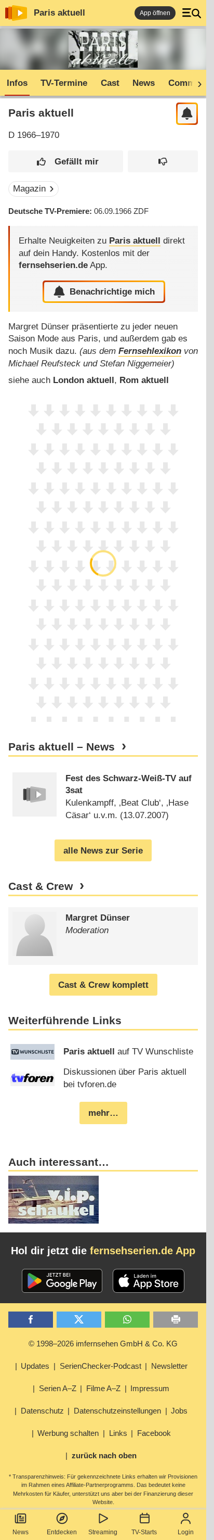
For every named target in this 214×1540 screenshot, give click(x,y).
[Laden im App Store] (148, 1281)
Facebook (154, 1433)
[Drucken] (175, 1320)
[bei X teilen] (79, 1320)
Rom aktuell (144, 380)
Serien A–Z (57, 1388)
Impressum (149, 1388)
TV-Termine (64, 83)
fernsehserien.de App (142, 1250)
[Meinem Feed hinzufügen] (187, 113)
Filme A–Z (103, 1388)
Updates (35, 1365)
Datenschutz (42, 1410)
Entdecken (62, 1532)
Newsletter (169, 1365)
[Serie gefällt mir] (65, 161)
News (20, 1532)
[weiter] (196, 83)
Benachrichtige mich (112, 292)
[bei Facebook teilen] (30, 1320)
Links (118, 1433)
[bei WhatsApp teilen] (127, 1320)
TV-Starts (144, 1532)
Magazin (29, 189)
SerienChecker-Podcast (100, 1365)
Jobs (179, 1410)
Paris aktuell (59, 13)
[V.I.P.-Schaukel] (53, 1200)
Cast (110, 83)
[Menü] (191, 13)
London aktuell (83, 380)
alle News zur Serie (103, 851)
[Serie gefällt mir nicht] (163, 161)
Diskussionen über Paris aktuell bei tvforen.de (124, 1078)
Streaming (102, 1532)
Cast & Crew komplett (103, 985)
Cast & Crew (40, 886)
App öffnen (155, 13)
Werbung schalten (68, 1433)
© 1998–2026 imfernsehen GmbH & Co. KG (103, 1343)
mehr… (103, 1113)
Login (186, 1532)
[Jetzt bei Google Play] (62, 1281)
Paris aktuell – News (61, 747)
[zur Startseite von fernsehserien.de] (16, 13)
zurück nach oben (104, 1455)
